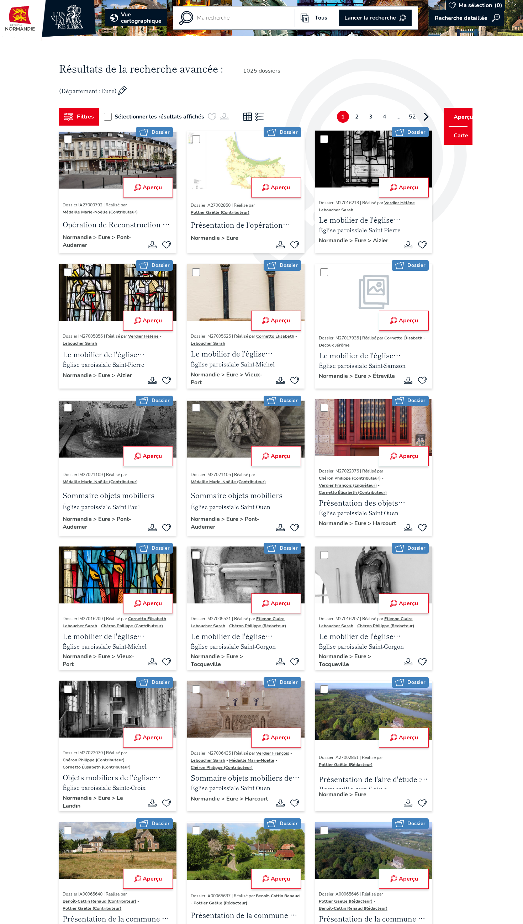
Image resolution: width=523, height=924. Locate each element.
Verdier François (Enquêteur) (340, 486)
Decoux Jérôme (328, 345)
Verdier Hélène (391, 203)
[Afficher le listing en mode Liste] (262, 116)
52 (399, 117)
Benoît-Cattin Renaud (210, 905)
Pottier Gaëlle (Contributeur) (217, 212)
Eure (108, 237)
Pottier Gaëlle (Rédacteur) (337, 766)
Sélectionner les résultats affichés (162, 117)
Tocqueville (203, 666)
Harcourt (322, 532)
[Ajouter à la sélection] (164, 244)
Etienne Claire (268, 620)
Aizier (372, 240)
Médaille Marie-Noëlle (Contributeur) (103, 212)
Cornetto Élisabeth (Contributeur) (345, 493)
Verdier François (270, 755)
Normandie (80, 237)
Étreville (322, 384)
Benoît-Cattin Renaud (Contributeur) (102, 903)
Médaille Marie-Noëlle (249, 762)
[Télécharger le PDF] (150, 244)
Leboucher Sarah (328, 210)
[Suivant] (413, 117)
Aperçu (149, 187)
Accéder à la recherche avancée (466, 18)
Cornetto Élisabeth (273, 336)
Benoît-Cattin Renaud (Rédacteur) (345, 910)
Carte (456, 135)
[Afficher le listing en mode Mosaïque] (250, 116)
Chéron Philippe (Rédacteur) (255, 627)
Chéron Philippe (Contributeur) (342, 479)
